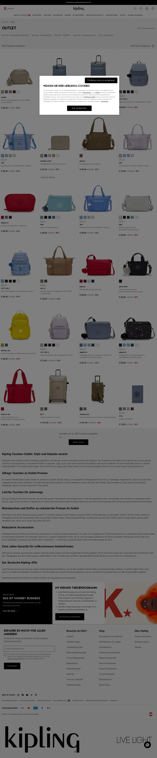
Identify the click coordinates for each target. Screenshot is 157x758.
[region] (79, 95)
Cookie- (97, 92)
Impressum (104, 101)
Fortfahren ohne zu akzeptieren (101, 80)
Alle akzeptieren (79, 108)
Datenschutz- (87, 92)
